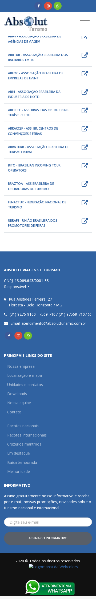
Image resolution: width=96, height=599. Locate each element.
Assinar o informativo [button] (48, 538)
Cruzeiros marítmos (24, 444)
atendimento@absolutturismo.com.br (54, 323)
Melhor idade (18, 471)
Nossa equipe (19, 402)
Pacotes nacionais (23, 425)
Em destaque (18, 453)
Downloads (17, 393)
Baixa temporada (22, 462)
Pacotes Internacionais (27, 435)
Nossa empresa (21, 366)
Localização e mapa (24, 375)
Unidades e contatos (25, 384)
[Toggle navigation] (84, 23)
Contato (14, 411)
